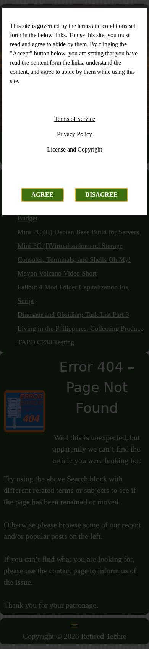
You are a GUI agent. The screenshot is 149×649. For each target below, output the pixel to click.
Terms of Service (74, 119)
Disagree (101, 194)
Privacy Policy (74, 134)
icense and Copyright (76, 149)
